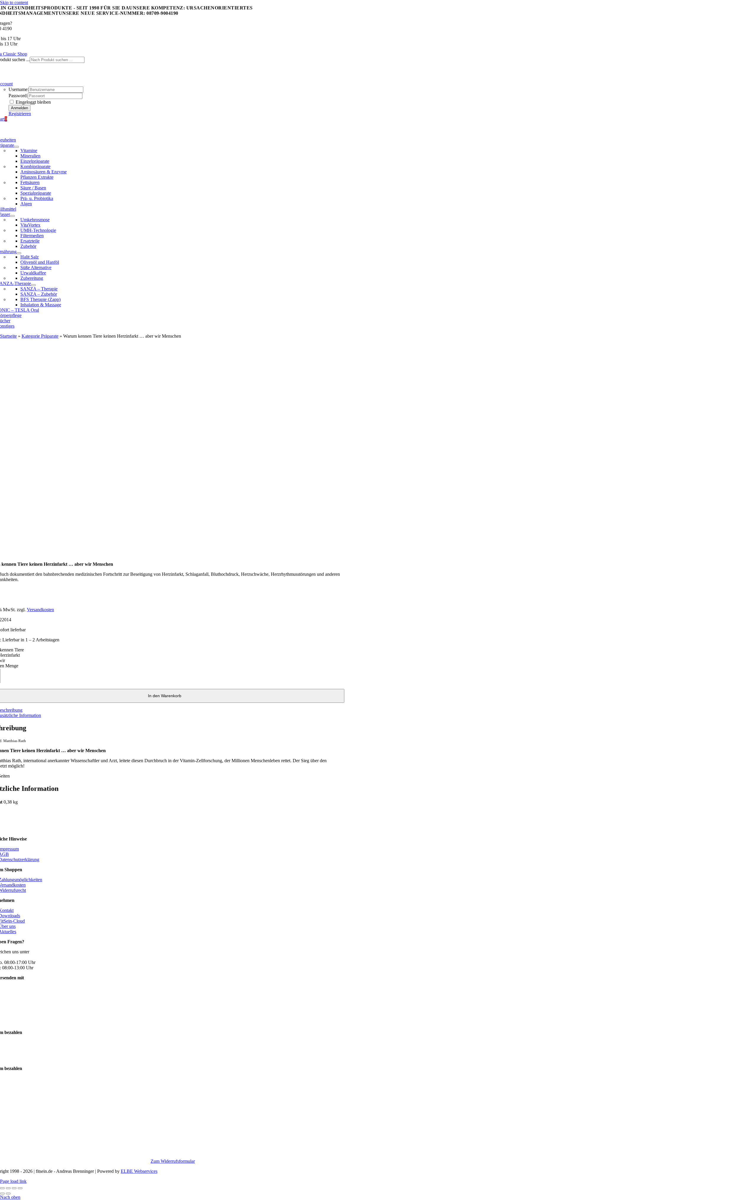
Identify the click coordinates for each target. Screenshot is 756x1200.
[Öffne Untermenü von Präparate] (16, 147)
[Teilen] (14, 1188)
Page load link (13, 1181)
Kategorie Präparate (40, 336)
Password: (18, 95)
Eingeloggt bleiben (32, 102)
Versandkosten (40, 609)
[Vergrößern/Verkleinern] (2, 1188)
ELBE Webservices (139, 1171)
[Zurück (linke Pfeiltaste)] (2, 1193)
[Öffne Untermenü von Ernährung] (19, 253)
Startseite (8, 336)
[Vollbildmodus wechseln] (8, 1188)
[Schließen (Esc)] (20, 1188)
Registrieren (20, 113)
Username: (19, 89)
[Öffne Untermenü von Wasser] (12, 216)
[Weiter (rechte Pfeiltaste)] (8, 1193)
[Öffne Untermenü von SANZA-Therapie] (33, 285)
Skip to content (14, 2)
